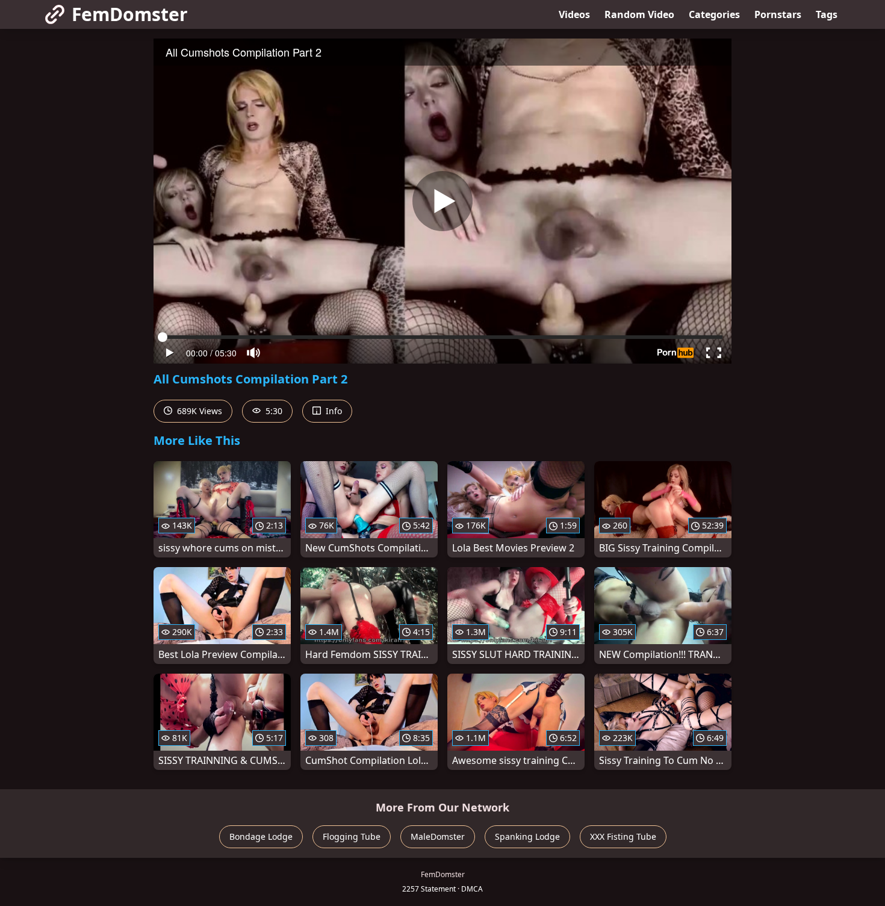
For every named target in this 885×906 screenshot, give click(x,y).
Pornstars (777, 14)
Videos (574, 14)
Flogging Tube (351, 836)
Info (332, 411)
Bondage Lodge (261, 836)
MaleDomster (438, 836)
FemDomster (130, 14)
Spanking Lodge (527, 836)
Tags (826, 14)
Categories (714, 14)
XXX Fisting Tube (623, 836)
